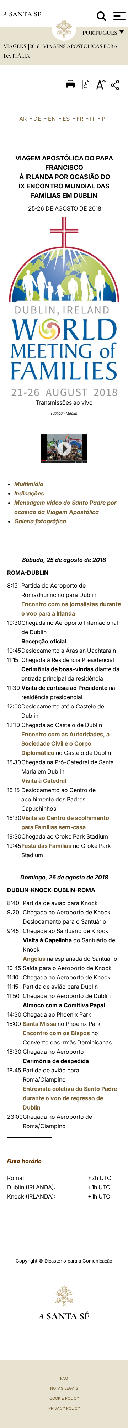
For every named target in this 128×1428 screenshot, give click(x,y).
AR (23, 118)
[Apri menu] (119, 16)
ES (66, 118)
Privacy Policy (64, 1408)
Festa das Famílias (46, 845)
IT (92, 118)
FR (79, 118)
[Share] (116, 86)
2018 (35, 46)
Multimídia (28, 484)
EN (52, 118)
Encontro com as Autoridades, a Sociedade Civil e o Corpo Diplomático (65, 743)
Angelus (34, 958)
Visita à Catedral (43, 780)
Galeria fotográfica (40, 521)
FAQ (64, 1378)
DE (37, 118)
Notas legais (64, 1388)
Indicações (29, 493)
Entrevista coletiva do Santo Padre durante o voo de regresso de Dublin (70, 1098)
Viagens (15, 46)
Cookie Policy (64, 1398)
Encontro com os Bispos (57, 1033)
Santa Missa (39, 1023)
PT (105, 118)
